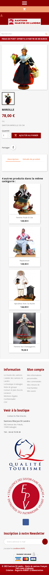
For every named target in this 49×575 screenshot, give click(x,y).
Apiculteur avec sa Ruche (24, 303)
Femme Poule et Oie (24, 217)
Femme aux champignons (24, 346)
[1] (45, 542)
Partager (13, 147)
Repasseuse (24, 260)
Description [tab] (13, 159)
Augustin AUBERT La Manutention (29, 570)
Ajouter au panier (26, 135)
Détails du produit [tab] (31, 159)
